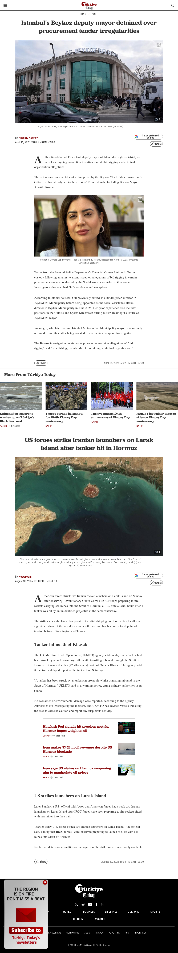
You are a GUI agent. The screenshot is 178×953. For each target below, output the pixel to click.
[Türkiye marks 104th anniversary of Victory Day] (112, 396)
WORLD (67, 912)
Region (46, 756)
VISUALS (100, 919)
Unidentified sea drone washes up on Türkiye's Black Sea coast (17, 417)
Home (83, 14)
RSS (127, 933)
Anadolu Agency (28, 137)
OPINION (78, 919)
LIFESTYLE (111, 912)
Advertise (114, 933)
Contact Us (72, 933)
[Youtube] (90, 904)
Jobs (87, 933)
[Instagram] (83, 904)
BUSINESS (89, 912)
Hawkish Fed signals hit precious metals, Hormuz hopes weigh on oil (76, 728)
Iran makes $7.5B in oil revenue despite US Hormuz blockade (77, 749)
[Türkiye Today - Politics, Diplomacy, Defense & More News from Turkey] (89, 6)
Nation (95, 14)
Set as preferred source (150, 136)
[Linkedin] (102, 904)
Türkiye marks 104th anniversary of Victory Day (110, 415)
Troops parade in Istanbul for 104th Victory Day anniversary (64, 417)
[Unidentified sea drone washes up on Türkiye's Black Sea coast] (21, 396)
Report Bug (140, 933)
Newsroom (25, 576)
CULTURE (133, 912)
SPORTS (155, 912)
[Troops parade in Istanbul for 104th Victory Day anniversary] (66, 396)
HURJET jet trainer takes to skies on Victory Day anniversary (156, 417)
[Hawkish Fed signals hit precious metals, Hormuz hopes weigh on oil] (126, 728)
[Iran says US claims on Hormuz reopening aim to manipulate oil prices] (126, 769)
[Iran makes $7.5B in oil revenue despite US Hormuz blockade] (126, 749)
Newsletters (54, 933)
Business (47, 736)
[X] (76, 904)
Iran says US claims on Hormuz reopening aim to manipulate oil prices (77, 770)
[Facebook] (96, 904)
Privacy (99, 933)
